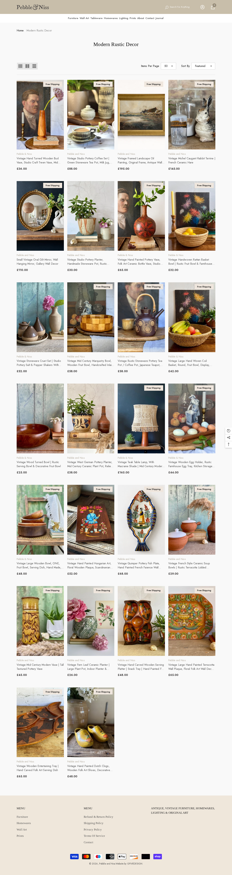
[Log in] (202, 7)
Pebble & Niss (24, 154)
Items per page (150, 66)
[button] (212, 7)
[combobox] (181, 7)
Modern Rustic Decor (39, 30)
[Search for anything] (179, 7)
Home (20, 30)
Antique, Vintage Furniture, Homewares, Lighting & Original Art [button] (183, 810)
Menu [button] (21, 808)
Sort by (185, 66)
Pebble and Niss (76, 154)
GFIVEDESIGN (134, 863)
